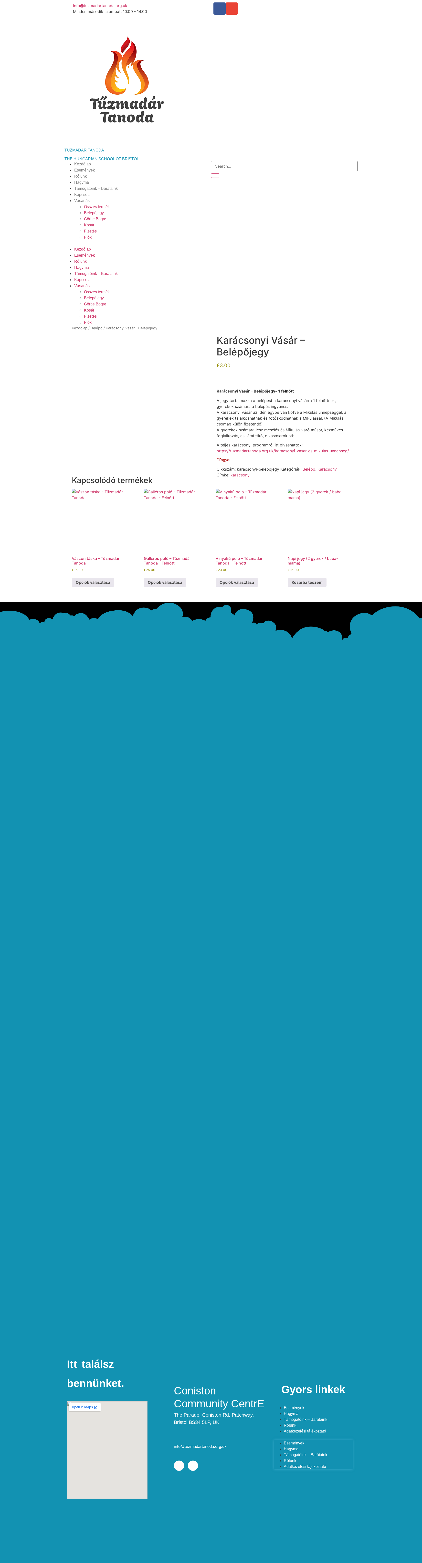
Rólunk (80, 176)
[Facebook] (219, 8)
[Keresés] (215, 175)
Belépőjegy (94, 213)
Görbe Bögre (95, 219)
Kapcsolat (83, 194)
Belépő (97, 328)
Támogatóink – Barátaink (96, 188)
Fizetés (90, 231)
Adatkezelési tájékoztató (305, 1431)
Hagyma (81, 182)
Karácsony (327, 469)
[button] (137, 243)
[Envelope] (232, 8)
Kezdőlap (82, 164)
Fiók (88, 237)
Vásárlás (82, 201)
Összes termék (97, 207)
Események (84, 170)
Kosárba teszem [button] (307, 582)
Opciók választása (93, 582)
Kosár (89, 225)
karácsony (240, 475)
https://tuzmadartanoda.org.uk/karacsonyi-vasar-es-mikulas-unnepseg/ (283, 450)
